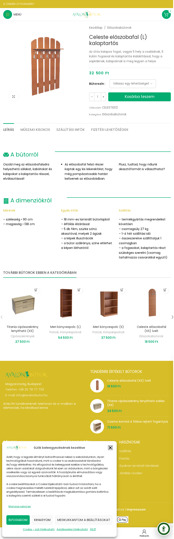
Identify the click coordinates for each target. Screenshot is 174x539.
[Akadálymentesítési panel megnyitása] (164, 529)
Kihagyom (42, 520)
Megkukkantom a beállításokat (83, 520)
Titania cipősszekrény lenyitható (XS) (22, 329)
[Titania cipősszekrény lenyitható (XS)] (22, 303)
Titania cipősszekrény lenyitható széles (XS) (136, 403)
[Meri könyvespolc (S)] (108, 303)
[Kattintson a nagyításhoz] (13, 96)
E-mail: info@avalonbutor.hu (26, 395)
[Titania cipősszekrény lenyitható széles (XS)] (97, 406)
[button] (110, 448)
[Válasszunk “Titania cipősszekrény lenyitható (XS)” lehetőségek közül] (36, 290)
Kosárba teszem (139, 96)
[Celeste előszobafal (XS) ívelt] (151, 303)
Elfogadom (18, 520)
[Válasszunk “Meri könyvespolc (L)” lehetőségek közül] (79, 290)
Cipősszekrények (23, 336)
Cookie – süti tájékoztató (39, 529)
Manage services (19, 506)
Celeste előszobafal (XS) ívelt (151, 329)
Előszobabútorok (119, 27)
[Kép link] (26, 374)
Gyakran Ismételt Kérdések (139, 466)
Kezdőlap (95, 27)
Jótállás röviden (130, 473)
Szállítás (125, 451)
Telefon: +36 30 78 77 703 (24, 389)
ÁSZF (93, 529)
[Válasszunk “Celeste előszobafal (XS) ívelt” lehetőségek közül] (165, 290)
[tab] (8, 129)
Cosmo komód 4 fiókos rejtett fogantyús (137, 422)
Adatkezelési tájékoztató (72, 529)
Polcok (54, 332)
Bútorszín (96, 84)
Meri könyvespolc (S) (108, 327)
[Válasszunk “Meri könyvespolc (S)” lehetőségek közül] (122, 290)
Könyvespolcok (70, 332)
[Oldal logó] (87, 14)
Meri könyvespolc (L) (65, 327)
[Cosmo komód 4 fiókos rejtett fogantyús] (97, 426)
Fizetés (124, 459)
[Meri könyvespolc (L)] (65, 303)
